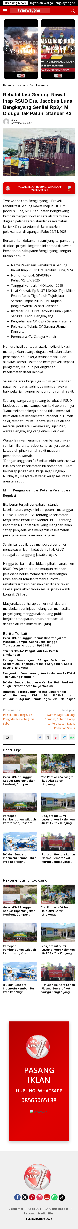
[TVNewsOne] (29, 10)
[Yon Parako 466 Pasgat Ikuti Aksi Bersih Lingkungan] (58, 763)
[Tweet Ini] (48, 737)
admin (14, 120)
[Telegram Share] (64, 737)
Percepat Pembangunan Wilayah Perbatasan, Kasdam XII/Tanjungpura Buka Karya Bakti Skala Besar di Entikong (37, 663)
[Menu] (5, 10)
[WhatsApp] (54, 1197)
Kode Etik (34, 1209)
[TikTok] (62, 1197)
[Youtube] (47, 1197)
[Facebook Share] (40, 737)
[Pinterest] (32, 1197)
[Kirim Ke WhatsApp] (72, 737)
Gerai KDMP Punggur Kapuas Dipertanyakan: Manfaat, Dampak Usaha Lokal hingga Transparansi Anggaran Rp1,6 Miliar (34, 641)
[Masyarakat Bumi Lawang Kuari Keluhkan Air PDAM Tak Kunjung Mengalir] (58, 802)
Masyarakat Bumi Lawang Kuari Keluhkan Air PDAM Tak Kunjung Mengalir (39, 675)
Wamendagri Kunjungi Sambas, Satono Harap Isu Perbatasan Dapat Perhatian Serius (60, 719)
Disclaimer (15, 1209)
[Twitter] (25, 1197)
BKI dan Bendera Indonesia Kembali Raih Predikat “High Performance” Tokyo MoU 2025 (38, 684)
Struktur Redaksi (57, 1209)
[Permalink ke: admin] (6, 121)
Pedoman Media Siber (39, 1213)
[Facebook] (17, 1197)
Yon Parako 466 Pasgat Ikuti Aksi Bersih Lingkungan (30, 652)
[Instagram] (39, 1197)
